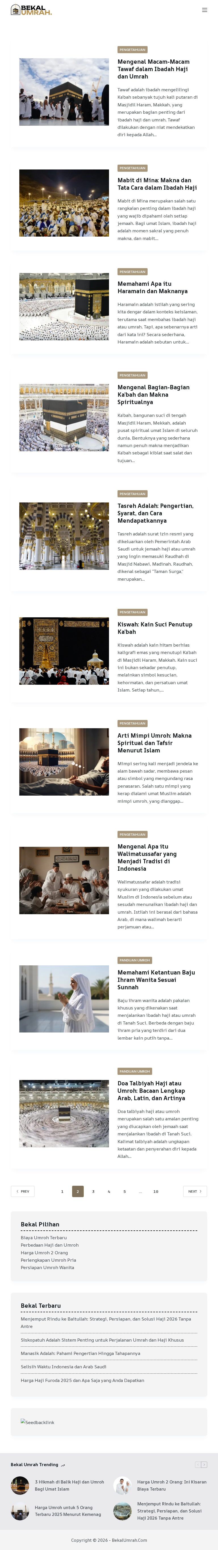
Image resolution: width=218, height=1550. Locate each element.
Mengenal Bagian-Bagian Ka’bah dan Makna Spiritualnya (154, 394)
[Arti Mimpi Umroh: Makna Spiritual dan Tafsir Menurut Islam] (64, 762)
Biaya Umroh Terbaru (44, 1237)
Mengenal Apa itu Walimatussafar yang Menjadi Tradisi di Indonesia (147, 857)
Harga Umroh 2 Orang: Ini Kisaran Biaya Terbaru (172, 1485)
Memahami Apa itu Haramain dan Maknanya (153, 287)
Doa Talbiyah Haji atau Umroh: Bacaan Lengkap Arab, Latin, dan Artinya (151, 1090)
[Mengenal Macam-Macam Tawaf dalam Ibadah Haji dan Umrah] (64, 92)
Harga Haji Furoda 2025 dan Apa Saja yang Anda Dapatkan (82, 1380)
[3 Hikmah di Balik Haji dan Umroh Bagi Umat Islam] (20, 1485)
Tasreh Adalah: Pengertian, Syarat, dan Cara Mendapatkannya (156, 513)
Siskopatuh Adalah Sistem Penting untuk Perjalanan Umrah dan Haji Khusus (102, 1340)
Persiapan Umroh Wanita (47, 1267)
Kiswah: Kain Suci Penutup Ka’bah (155, 628)
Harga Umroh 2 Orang (44, 1252)
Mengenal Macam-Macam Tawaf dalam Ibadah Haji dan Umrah (154, 69)
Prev (25, 1191)
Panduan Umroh (135, 960)
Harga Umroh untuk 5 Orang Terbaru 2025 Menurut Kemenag (68, 1511)
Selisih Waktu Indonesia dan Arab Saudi (63, 1366)
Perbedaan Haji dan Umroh (50, 1245)
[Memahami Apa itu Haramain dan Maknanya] (64, 306)
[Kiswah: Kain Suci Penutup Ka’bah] (64, 651)
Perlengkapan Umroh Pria (48, 1260)
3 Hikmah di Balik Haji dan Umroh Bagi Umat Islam (69, 1485)
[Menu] (204, 10)
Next (192, 1191)
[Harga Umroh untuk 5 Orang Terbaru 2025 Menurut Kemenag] (20, 1511)
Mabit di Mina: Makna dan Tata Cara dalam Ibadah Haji (157, 183)
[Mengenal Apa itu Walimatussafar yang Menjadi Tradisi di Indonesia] (64, 880)
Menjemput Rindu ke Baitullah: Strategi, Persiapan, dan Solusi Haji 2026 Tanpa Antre (169, 1511)
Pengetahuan (132, 49)
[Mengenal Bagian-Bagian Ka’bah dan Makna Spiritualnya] (64, 417)
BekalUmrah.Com (129, 1540)
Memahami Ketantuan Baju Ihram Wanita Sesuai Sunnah (156, 980)
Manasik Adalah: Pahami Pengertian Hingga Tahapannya (80, 1353)
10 (155, 1191)
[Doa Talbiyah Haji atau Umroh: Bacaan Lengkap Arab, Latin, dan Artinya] (64, 1113)
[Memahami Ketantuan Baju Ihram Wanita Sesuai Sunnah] (64, 999)
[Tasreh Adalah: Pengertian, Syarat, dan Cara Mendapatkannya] (64, 536)
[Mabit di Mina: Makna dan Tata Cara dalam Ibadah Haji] (64, 203)
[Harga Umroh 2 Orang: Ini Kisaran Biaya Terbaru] (122, 1485)
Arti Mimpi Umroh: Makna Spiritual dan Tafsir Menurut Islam (155, 743)
